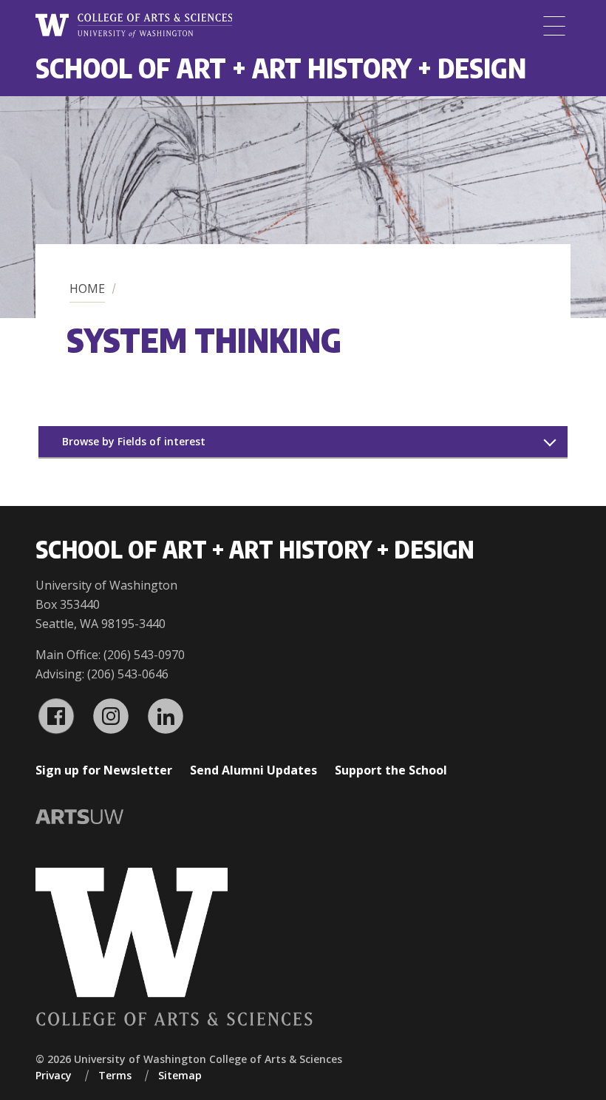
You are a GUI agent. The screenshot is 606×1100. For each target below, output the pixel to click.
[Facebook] (56, 716)
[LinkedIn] (165, 716)
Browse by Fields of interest (133, 441)
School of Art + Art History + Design (280, 67)
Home (87, 288)
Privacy (53, 1075)
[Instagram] (111, 716)
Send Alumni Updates (253, 770)
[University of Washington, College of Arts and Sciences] (133, 25)
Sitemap (180, 1075)
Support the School (391, 770)
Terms (115, 1075)
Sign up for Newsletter (103, 770)
